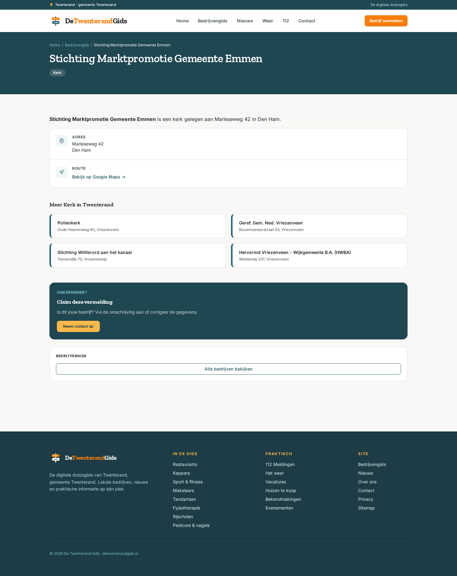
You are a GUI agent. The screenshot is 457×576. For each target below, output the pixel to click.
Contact (306, 20)
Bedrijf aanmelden (386, 20)
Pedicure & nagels (191, 525)
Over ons (367, 481)
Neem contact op (78, 326)
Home (182, 20)
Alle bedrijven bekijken (228, 368)
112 (286, 20)
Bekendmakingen (283, 499)
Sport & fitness (188, 481)
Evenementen (279, 507)
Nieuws (245, 20)
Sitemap (366, 507)
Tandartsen (184, 499)
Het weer (274, 473)
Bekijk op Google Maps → (99, 176)
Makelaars (183, 490)
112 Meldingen (280, 464)
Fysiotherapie (186, 507)
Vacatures (275, 481)
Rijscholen (183, 516)
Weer (267, 20)
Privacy (365, 499)
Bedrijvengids (213, 20)
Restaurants (185, 464)
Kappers (181, 473)
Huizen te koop (280, 490)
